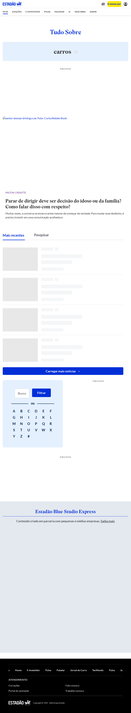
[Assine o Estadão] (114, 4)
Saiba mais (108, 521)
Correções (14, 685)
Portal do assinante (19, 690)
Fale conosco (72, 685)
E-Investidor (33, 670)
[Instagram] (113, 702)
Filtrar (41, 393)
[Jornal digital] (103, 4)
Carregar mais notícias (61, 371)
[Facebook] (96, 702)
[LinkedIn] (120, 702)
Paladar (61, 670)
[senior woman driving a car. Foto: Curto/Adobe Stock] (65, 152)
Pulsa (48, 670)
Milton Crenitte (15, 192)
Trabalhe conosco (75, 690)
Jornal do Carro (78, 670)
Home (18, 670)
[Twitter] (104, 702)
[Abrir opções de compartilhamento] (123, 192)
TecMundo (98, 670)
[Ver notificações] (125, 4)
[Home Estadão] (12, 4)
